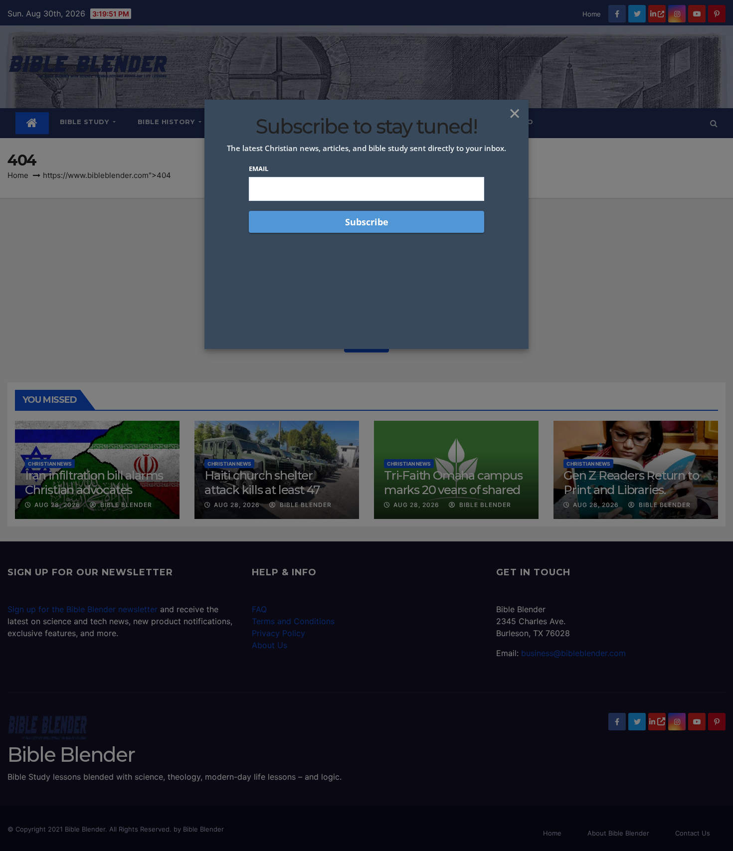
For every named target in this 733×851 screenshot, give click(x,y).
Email (258, 168)
